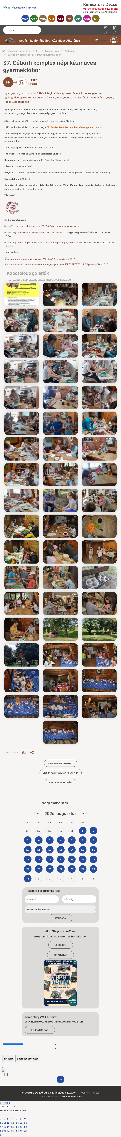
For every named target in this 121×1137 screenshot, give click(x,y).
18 (5, 1126)
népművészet (98, 97)
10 (1, 1122)
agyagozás (11, 93)
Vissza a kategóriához (60, 763)
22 (21, 1126)
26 (8, 1130)
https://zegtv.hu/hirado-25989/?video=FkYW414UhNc (33, 232)
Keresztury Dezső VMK (41, 97)
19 (8, 1126)
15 (21, 1122)
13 (12, 1122)
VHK (43, 18)
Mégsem (8, 1058)
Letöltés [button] (60, 944)
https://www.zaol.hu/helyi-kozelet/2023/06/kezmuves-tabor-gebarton (42, 226)
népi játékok (81, 97)
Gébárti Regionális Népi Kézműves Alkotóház (64, 93)
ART (52, 18)
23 (25, 1126)
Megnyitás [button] (60, 955)
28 (17, 1130)
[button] (114, 40)
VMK (25, 18)
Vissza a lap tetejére (61, 782)
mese (59, 97)
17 (1, 1126)
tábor (7, 101)
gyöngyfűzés (12, 97)
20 (12, 1126)
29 (21, 1130)
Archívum (70, 50)
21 (17, 1126)
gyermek (97, 93)
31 (1, 1135)
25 (5, 1130)
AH (78, 18)
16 (25, 1122)
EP (96, 18)
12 (8, 1122)
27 (12, 1130)
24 (1, 1130)
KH (69, 18)
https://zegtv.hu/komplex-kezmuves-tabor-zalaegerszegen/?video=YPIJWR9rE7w (48, 242)
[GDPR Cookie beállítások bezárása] (1, 1067)
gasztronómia (27, 93)
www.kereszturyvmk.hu (18, 50)
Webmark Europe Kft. (71, 1096)
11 (5, 1122)
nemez (68, 97)
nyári (110, 97)
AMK (34, 18)
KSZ (60, 18)
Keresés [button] (60, 918)
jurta (24, 97)
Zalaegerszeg (20, 101)
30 (25, 1130)
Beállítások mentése (27, 1058)
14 (17, 1122)
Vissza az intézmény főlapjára (60, 772)
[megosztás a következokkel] (32, 752)
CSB (87, 18)
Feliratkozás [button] (39, 1029)
